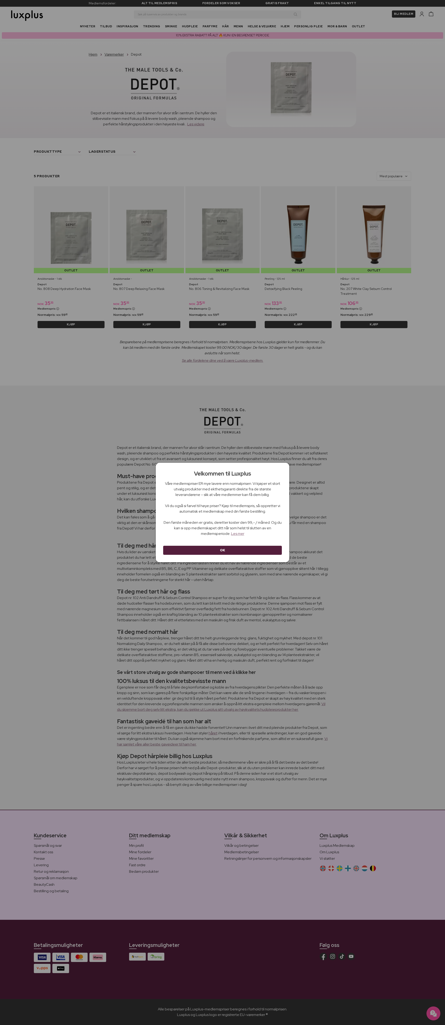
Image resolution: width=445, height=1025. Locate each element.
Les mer (237, 533)
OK (222, 550)
